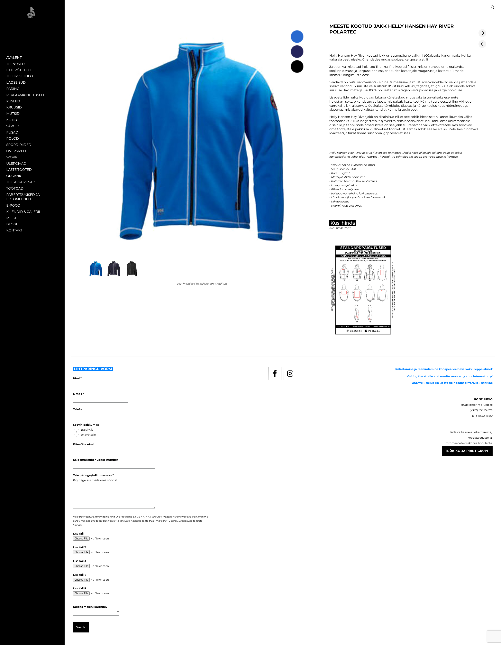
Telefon (78, 409)
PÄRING (12, 89)
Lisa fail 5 (79, 588)
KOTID (11, 120)
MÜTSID (13, 114)
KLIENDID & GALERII (23, 212)
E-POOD (13, 205)
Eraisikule (86, 429)
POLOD (12, 138)
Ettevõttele (88, 434)
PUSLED (13, 101)
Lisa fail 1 (79, 533)
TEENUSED (15, 64)
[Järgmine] (482, 33)
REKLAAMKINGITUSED (25, 95)
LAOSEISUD (16, 82)
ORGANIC (14, 176)
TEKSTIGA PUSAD (20, 182)
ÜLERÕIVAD (16, 163)
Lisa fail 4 (79, 574)
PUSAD (12, 132)
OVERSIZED (16, 151)
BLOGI (11, 224)
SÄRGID (12, 126)
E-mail (78, 394)
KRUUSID (14, 107)
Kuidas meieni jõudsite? (90, 607)
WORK (11, 157)
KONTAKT (14, 230)
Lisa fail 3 (79, 561)
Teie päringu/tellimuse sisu (93, 475)
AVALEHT (14, 58)
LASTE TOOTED (19, 170)
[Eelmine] (482, 44)
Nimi (76, 378)
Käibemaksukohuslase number (95, 460)
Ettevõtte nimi (83, 444)
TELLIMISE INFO (19, 76)
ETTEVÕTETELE (19, 70)
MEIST (11, 218)
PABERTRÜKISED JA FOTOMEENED (23, 197)
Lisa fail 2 (79, 547)
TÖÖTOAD (14, 188)
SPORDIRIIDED (18, 145)
